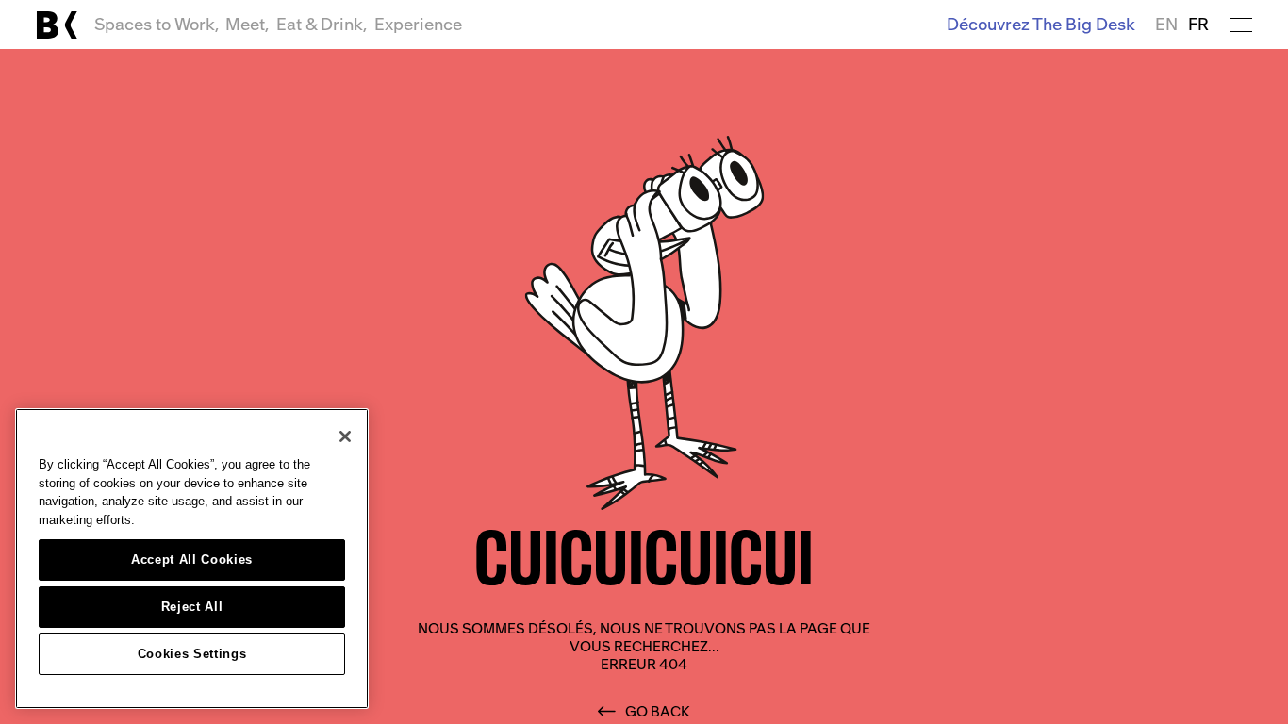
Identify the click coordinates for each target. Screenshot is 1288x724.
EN (1166, 24)
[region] (192, 558)
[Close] (345, 436)
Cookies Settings (192, 654)
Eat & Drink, (321, 24)
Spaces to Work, (156, 24)
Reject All (192, 607)
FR (1198, 24)
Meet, (247, 24)
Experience (418, 24)
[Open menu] (1241, 25)
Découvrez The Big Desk (1041, 24)
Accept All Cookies (192, 559)
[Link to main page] (56, 25)
